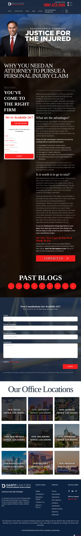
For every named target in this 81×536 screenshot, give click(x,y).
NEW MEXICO (56, 500)
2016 (50, 286)
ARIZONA (55, 512)
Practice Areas (18, 11)
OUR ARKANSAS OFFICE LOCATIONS (40, 411)
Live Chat (66, 11)
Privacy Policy (40, 530)
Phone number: (10, 145)
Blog (33, 11)
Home (9, 11)
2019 (26, 286)
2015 (57, 286)
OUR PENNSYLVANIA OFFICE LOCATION (14, 465)
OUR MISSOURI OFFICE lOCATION (67, 465)
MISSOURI (55, 515)
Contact (40, 11)
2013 (73, 286)
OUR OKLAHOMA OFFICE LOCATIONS (40, 438)
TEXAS (54, 491)
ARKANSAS (55, 497)
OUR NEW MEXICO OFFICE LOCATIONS (14, 438)
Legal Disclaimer (55, 530)
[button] (18, 11)
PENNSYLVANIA (57, 509)
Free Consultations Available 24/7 (50, 11)
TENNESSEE (56, 506)
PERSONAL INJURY (39, 498)
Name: (7, 135)
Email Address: (9, 140)
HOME (38, 491)
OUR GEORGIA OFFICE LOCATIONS (67, 411)
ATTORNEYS (40, 494)
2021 (11, 286)
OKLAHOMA (56, 494)
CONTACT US (40, 502)
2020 (19, 286)
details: (7, 149)
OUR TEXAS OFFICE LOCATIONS (14, 411)
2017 (42, 286)
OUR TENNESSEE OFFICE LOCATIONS (67, 438)
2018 (34, 286)
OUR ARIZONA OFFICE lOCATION (40, 465)
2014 (65, 286)
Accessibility (47, 530)
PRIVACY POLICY (39, 506)
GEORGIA (55, 503)
